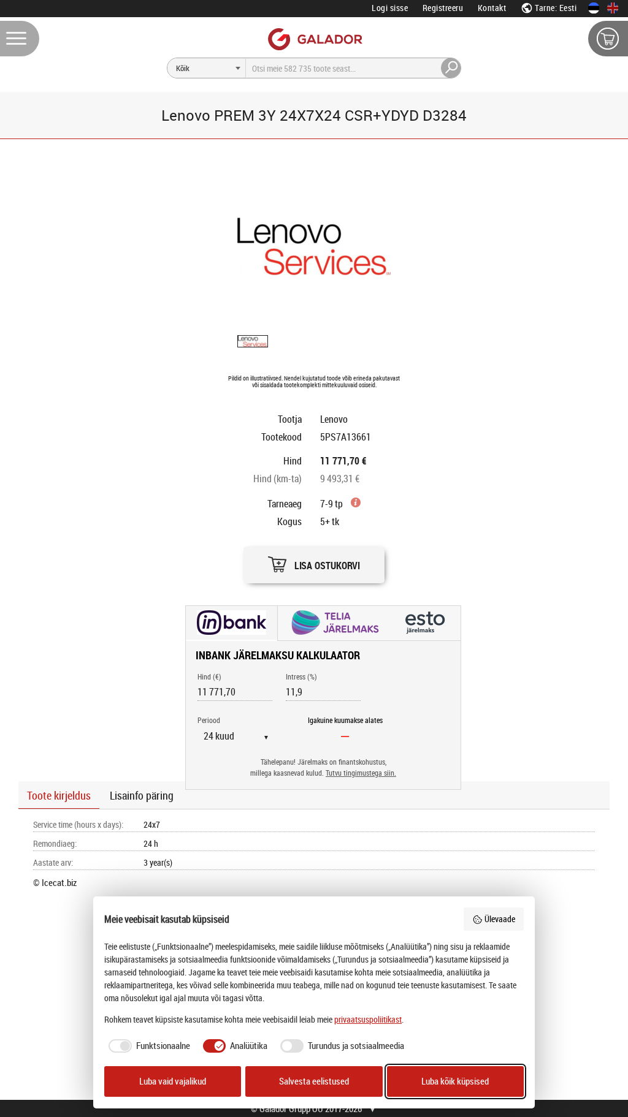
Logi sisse (390, 7)
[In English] (612, 7)
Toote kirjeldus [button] (59, 795)
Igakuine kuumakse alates (345, 720)
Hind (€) (209, 676)
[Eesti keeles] (593, 7)
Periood (208, 720)
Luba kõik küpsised (455, 1081)
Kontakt (492, 7)
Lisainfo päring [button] (142, 795)
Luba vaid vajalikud (172, 1081)
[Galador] (314, 39)
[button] (314, 562)
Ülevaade (499, 919)
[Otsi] (451, 68)
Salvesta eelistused (314, 1081)
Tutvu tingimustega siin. (361, 773)
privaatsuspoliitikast (368, 1019)
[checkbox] (147, 1046)
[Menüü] (19, 38)
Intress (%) (301, 676)
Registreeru (443, 7)
